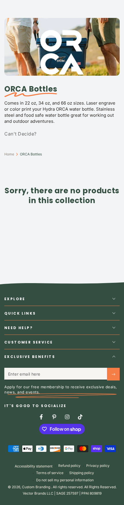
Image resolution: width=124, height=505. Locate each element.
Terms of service (49, 473)
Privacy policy (98, 465)
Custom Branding (36, 487)
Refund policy (69, 465)
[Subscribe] (113, 374)
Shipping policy (81, 473)
